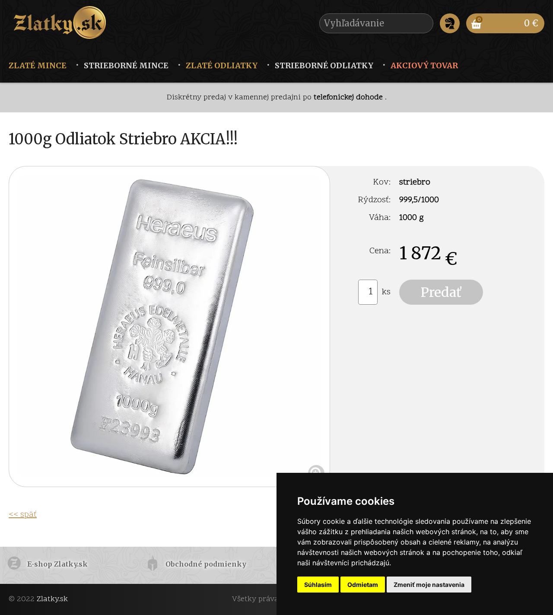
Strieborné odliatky (324, 65)
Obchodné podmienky (205, 564)
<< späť (23, 515)
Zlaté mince (38, 65)
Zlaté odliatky (221, 65)
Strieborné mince (126, 65)
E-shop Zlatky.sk (57, 564)
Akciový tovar (424, 65)
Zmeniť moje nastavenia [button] (429, 584)
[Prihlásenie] (450, 23)
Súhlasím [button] (318, 584)
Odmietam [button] (362, 584)
